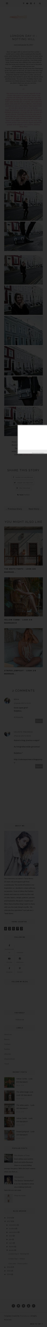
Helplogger (41, 453)
